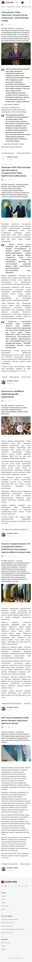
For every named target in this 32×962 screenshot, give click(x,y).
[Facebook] (12, 25)
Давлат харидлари (7, 932)
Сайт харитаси (5, 942)
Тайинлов (24, 7)
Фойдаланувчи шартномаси (9, 919)
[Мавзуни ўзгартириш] (23, 2)
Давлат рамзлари (6, 926)
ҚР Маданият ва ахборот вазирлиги (15, 529)
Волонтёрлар (14, 377)
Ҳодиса (3, 896)
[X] (16, 25)
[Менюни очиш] (29, 2)
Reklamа (3, 949)
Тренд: (3, 6)
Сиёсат (4, 377)
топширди (22, 371)
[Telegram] (9, 25)
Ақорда (17, 7)
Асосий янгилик (8, 153)
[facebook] (12, 886)
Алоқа (3, 946)
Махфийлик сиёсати (7, 922)
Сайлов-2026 (10, 7)
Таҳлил (3, 902)
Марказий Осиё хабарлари (11, 703)
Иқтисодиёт (5, 906)
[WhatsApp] (6, 25)
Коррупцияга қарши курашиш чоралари (13, 929)
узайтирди (5, 858)
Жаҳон (3, 909)
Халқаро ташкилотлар (9, 864)
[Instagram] (2, 25)
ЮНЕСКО (27, 703)
